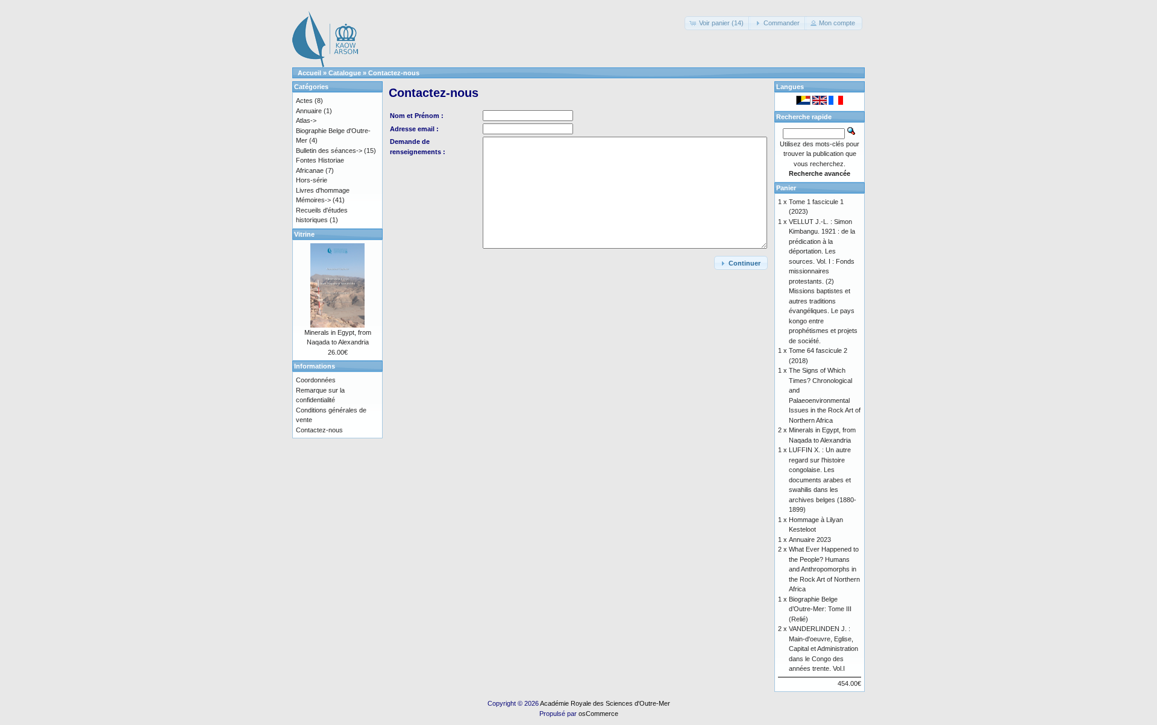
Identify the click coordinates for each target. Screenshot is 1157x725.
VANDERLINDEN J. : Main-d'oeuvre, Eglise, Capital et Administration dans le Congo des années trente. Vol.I (823, 648)
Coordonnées (316, 380)
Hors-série (311, 180)
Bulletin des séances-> (329, 150)
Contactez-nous (393, 72)
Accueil (309, 72)
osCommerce (598, 713)
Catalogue (344, 72)
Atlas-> (306, 120)
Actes (304, 100)
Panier (786, 187)
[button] (718, 23)
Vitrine (304, 234)
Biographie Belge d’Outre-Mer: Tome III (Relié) (820, 609)
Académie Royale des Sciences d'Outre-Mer (605, 703)
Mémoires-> (313, 200)
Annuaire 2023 (810, 539)
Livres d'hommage (323, 190)
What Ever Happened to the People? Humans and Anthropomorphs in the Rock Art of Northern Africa (824, 569)
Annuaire (309, 110)
